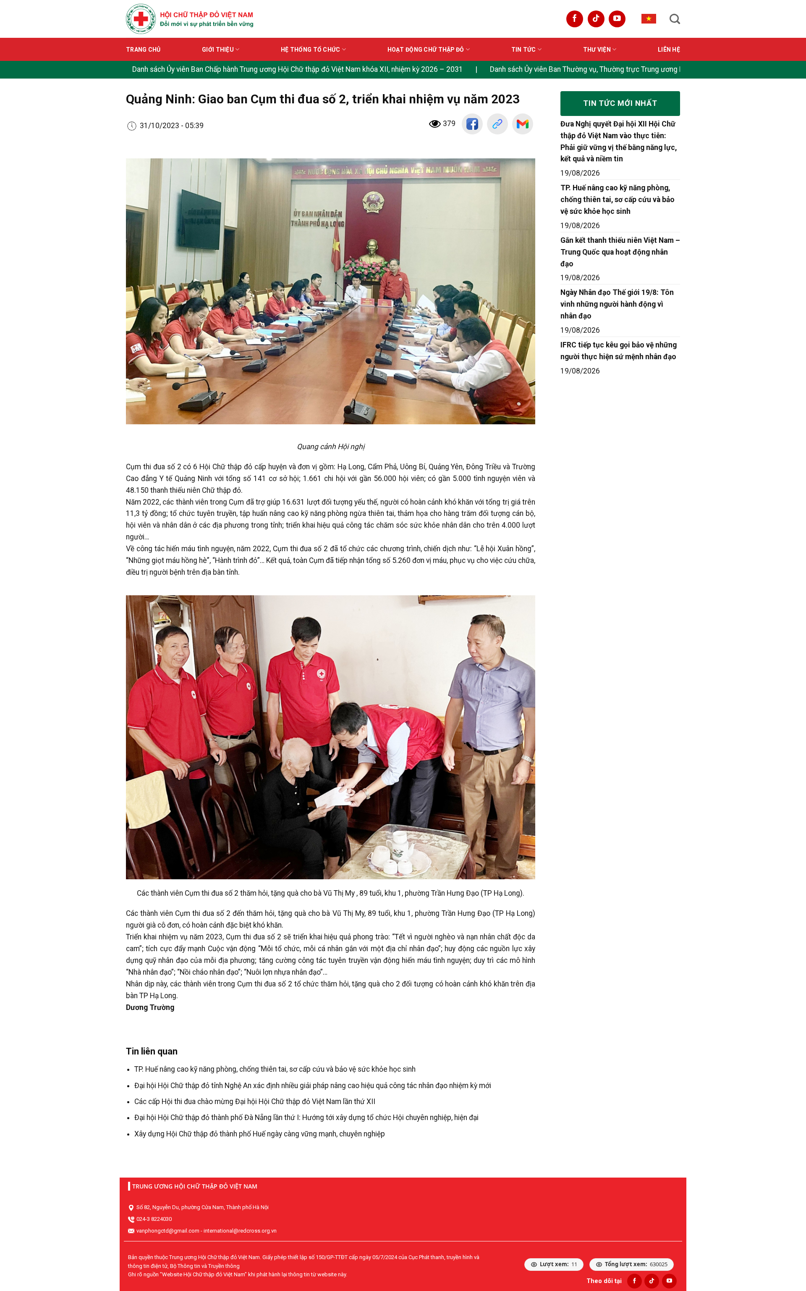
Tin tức (523, 49)
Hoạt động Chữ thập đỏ (425, 49)
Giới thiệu (218, 49)
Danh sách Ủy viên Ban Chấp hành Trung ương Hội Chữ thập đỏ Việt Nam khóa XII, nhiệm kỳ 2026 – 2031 (297, 69)
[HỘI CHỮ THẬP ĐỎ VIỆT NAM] (189, 19)
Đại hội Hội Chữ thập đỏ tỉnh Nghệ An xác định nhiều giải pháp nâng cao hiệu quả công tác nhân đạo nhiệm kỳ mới (312, 1085)
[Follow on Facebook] (574, 19)
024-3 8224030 (154, 1219)
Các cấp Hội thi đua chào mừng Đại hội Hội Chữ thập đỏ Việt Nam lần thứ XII (254, 1101)
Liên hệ (669, 49)
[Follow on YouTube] (617, 19)
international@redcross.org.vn (240, 1231)
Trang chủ (143, 49)
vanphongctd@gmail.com (167, 1231)
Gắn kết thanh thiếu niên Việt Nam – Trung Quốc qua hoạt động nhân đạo (620, 252)
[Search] (675, 18)
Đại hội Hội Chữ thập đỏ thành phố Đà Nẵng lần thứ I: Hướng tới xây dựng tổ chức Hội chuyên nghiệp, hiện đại (306, 1117)
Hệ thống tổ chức (310, 49)
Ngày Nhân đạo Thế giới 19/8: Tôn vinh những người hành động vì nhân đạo (617, 304)
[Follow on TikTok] (596, 19)
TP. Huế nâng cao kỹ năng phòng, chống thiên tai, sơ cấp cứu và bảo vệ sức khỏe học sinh (275, 1069)
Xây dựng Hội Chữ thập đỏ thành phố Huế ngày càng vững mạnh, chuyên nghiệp (259, 1134)
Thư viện (597, 49)
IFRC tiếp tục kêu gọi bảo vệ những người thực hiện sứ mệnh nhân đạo (618, 351)
